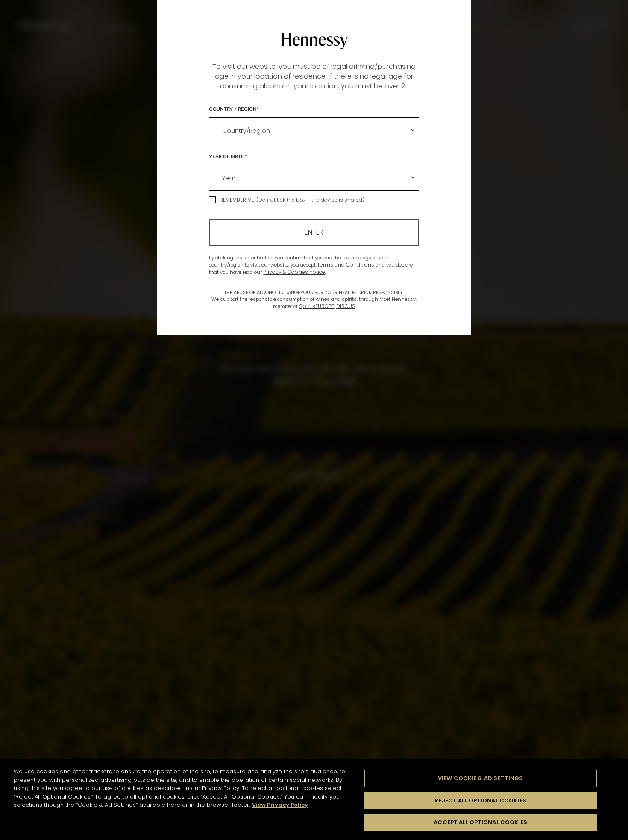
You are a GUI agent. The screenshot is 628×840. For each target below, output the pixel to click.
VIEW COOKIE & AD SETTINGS (480, 778)
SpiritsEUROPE (316, 306)
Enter (314, 232)
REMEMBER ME (237, 199)
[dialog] (314, 420)
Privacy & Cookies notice (294, 272)
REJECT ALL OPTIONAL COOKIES (480, 800)
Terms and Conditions (345, 264)
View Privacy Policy (280, 805)
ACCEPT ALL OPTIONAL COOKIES (480, 822)
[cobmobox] (314, 130)
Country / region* (234, 109)
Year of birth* (228, 156)
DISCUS (345, 306)
